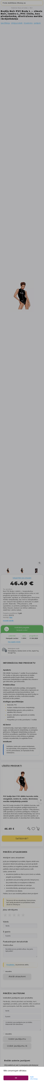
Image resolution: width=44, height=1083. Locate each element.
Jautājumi (37, 23)
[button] (41, 800)
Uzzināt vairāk (8, 621)
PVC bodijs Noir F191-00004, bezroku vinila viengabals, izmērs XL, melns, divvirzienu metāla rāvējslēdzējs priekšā (20, 798)
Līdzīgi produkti (17, 23)
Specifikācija (5, 23)
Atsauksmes (28, 23)
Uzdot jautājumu (17, 1039)
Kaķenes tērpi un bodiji (19, 8)
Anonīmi (8, 971)
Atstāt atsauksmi (17, 976)
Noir (31, 8)
